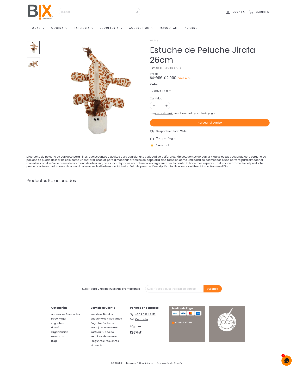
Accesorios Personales (65, 314)
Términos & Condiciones (139, 363)
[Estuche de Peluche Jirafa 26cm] (45, 218)
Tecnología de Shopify (169, 363)
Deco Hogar (58, 318)
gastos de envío (163, 113)
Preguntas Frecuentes (105, 341)
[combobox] (99, 12)
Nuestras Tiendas (102, 314)
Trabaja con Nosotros (104, 327)
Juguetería (110, 28)
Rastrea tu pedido (102, 332)
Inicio (153, 40)
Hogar (36, 28)
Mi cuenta (97, 345)
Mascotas (168, 28)
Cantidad (156, 98)
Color (154, 84)
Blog (54, 341)
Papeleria (82, 28)
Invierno (191, 28)
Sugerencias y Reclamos (106, 318)
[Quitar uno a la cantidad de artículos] (153, 105)
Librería (55, 327)
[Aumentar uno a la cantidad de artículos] (166, 105)
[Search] (136, 12)
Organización (59, 332)
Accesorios (139, 28)
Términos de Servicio (104, 336)
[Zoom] (94, 92)
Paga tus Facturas (102, 323)
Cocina (58, 28)
